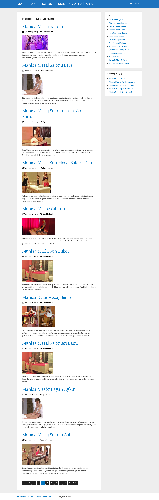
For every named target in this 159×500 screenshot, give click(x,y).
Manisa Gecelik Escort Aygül (120, 92)
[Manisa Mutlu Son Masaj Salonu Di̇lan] (36, 182)
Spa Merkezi (48, 32)
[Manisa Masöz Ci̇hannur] (38, 226)
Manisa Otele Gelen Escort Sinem (122, 82)
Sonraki (72, 483)
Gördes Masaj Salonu (117, 30)
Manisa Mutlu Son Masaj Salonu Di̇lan (58, 162)
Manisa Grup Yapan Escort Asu (121, 89)
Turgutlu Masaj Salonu (118, 60)
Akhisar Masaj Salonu (117, 20)
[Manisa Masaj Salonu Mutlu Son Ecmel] (36, 136)
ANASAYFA (134, 4)
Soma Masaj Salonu (117, 53)
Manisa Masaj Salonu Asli (46, 434)
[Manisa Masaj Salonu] (35, 42)
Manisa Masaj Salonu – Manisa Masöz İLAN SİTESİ (58, 3)
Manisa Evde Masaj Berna (47, 297)
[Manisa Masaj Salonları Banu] (37, 363)
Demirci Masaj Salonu (117, 26)
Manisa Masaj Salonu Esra (47, 65)
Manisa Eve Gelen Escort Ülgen (121, 85)
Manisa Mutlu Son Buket (45, 251)
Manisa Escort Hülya (117, 79)
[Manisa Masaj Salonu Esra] (32, 84)
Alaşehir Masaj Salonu (118, 23)
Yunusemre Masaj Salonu (119, 63)
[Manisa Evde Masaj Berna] (38, 316)
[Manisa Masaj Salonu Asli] (36, 454)
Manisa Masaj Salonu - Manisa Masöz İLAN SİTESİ (37, 497)
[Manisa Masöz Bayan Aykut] (32, 408)
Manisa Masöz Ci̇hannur (45, 208)
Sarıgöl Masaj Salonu (117, 43)
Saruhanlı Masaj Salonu (118, 46)
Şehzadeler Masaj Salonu (119, 50)
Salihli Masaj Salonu (117, 40)
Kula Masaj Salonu (116, 36)
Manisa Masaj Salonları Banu (50, 343)
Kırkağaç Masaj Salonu (118, 33)
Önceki (27, 483)
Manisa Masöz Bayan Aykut (48, 389)
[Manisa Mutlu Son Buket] (37, 271)
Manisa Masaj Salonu (42, 26)
